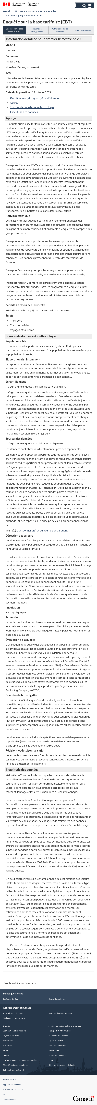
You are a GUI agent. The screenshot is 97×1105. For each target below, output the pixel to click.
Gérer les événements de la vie (61, 1065)
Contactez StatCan (10, 999)
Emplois (6, 1026)
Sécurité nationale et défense (15, 1065)
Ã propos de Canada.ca (13, 1089)
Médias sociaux (9, 1080)
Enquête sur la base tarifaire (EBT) (14, 30)
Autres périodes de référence (60, 30)
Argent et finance (55, 1040)
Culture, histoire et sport (13, 1070)
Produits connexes (83, 30)
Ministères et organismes (14, 1018)
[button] (85, 6)
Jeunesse (52, 1060)
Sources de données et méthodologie (32, 107)
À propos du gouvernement (60, 1013)
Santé (5, 1050)
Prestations (8, 1045)
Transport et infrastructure (59, 1031)
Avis (4, 1094)
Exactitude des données (24, 112)
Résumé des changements (37, 30)
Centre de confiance (57, 999)
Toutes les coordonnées (13, 1013)
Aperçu (14, 102)
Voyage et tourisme (11, 1035)
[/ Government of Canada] (21, 5)
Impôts (6, 1055)
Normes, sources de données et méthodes (35, 11)
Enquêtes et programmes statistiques (24, 15)
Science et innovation (57, 1045)
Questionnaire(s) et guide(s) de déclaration (35, 98)
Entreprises (8, 1040)
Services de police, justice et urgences (64, 1026)
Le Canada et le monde (58, 1035)
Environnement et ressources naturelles (20, 1060)
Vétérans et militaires (57, 1055)
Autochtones (53, 1050)
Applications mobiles (12, 1084)
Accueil (6, 11)
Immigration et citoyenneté (14, 1031)
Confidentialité (9, 1099)
